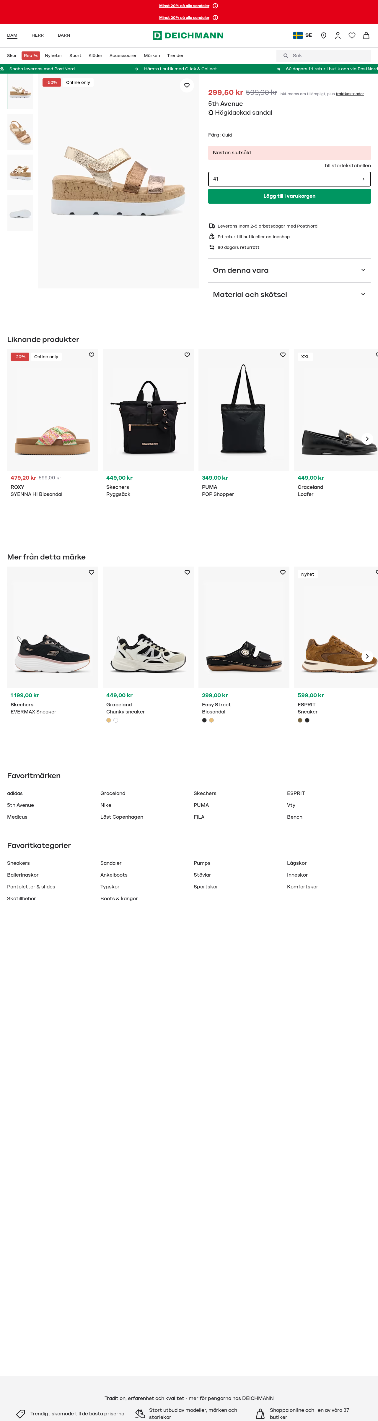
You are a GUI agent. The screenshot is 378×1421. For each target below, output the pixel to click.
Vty (291, 805)
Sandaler (111, 863)
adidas (15, 793)
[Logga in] (338, 35)
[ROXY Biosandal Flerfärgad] (52, 439)
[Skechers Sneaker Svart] (52, 656)
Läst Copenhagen (121, 817)
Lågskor (297, 863)
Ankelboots (114, 875)
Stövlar (202, 875)
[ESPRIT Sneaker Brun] (300, 720)
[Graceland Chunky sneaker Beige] (148, 656)
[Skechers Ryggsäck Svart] (148, 439)
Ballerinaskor (23, 875)
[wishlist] (352, 35)
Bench (294, 817)
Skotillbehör (21, 898)
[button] (118, 182)
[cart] (366, 35)
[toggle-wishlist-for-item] (187, 85)
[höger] (367, 439)
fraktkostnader (350, 94)
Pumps (202, 863)
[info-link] (215, 5)
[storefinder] (323, 35)
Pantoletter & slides (31, 887)
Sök (297, 56)
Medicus (17, 817)
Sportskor (206, 887)
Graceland (112, 793)
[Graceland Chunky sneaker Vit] (116, 720)
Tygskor (110, 887)
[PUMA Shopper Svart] (243, 439)
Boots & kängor (119, 898)
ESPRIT (296, 793)
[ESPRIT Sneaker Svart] (307, 720)
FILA (199, 817)
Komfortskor (302, 887)
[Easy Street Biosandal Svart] (243, 656)
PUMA (201, 805)
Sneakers (18, 863)
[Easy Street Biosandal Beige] (211, 720)
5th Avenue (225, 103)
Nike (105, 805)
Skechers (205, 793)
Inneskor (297, 875)
